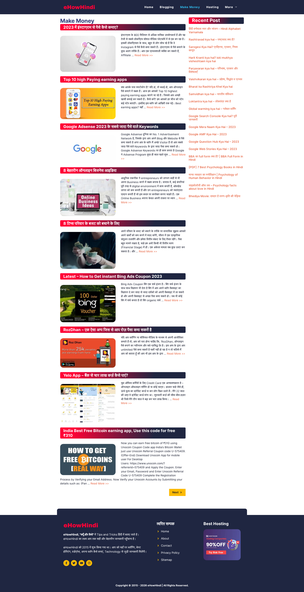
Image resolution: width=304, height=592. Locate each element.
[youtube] (82, 563)
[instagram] (89, 563)
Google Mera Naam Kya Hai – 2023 (212, 127)
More (229, 7)
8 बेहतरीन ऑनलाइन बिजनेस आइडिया (90, 170)
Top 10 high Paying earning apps (95, 79)
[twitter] (74, 563)
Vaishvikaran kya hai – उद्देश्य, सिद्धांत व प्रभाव (215, 79)
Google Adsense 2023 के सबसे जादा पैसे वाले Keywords (110, 126)
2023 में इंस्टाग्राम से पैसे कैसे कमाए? (90, 27)
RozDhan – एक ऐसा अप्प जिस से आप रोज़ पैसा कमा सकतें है (107, 329)
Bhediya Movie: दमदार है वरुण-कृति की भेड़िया (214, 196)
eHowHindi (154, 585)
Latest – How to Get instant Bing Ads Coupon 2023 (112, 276)
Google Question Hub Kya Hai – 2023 (214, 141)
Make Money (190, 7)
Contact (166, 545)
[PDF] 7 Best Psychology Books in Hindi (216, 167)
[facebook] (66, 563)
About (165, 538)
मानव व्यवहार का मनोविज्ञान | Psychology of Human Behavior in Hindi (213, 176)
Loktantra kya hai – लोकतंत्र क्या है (210, 101)
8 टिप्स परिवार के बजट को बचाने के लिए (91, 223)
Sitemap (166, 559)
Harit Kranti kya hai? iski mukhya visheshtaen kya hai (211, 59)
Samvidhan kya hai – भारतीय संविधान (211, 94)
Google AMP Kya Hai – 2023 (208, 134)
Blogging (167, 7)
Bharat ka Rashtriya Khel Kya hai (211, 86)
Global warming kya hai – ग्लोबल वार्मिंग (212, 108)
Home (148, 7)
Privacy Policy (170, 552)
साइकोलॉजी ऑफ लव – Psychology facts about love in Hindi (213, 187)
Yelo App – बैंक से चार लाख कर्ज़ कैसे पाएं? (95, 375)
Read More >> (144, 55)
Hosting (212, 7)
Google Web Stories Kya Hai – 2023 (213, 149)
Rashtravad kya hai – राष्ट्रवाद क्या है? (211, 39)
